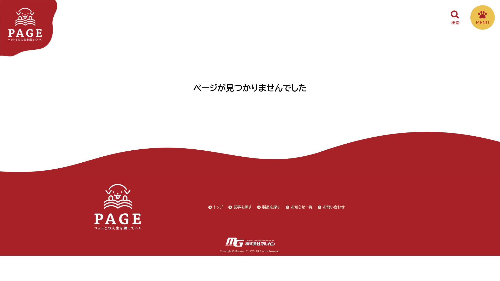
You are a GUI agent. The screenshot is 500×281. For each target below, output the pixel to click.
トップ (218, 207)
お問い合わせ (334, 207)
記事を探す (243, 207)
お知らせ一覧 (301, 207)
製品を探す (271, 207)
